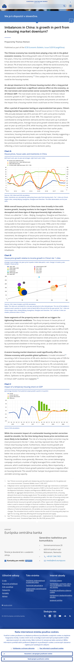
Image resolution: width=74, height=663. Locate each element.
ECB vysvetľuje (7, 587)
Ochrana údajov (56, 581)
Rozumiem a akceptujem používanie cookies (38, 653)
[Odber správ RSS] (70, 616)
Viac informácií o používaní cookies (52, 648)
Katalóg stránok (8, 605)
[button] (70, 2)
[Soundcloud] (65, 616)
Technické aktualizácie (34, 586)
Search (64, 5)
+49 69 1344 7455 (54, 556)
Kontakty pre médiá (15, 561)
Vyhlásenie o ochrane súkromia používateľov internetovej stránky (60, 585)
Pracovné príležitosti (10, 584)
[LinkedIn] (50, 616)
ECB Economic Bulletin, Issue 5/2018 (40, 48)
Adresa (4, 596)
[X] (45, 616)
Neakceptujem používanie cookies (38, 659)
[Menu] (70, 6)
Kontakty (5, 593)
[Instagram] (55, 616)
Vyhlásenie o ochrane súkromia (23, 648)
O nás (4, 581)
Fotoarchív (6, 590)
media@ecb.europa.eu (56, 561)
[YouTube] (60, 616)
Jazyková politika (56, 600)
